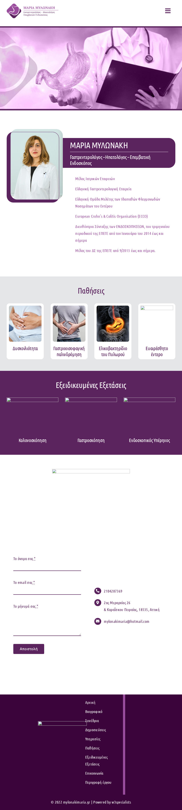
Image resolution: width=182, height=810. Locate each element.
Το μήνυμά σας (25, 606)
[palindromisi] (69, 307)
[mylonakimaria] (32, 5)
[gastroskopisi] (91, 399)
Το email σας (24, 582)
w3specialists (121, 802)
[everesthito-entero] (156, 307)
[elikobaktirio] (113, 307)
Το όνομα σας (24, 558)
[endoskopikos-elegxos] (149, 399)
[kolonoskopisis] (32, 399)
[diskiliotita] (25, 307)
